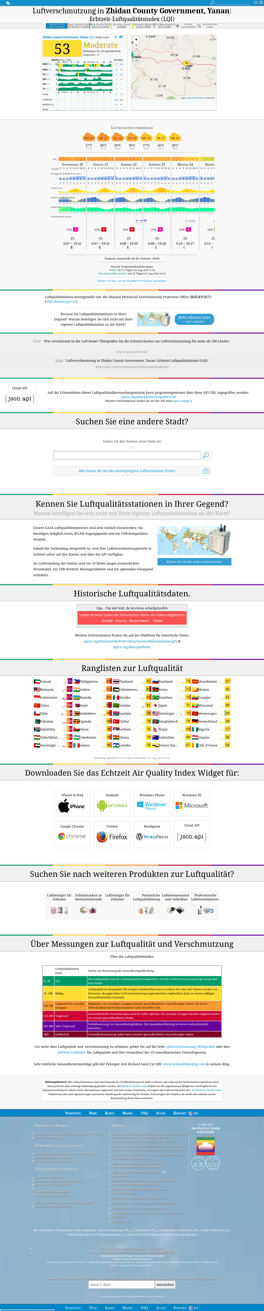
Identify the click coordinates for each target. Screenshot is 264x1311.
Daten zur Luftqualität (49, 1177)
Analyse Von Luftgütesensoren (55, 1161)
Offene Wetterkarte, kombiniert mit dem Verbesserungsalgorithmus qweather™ (138, 1165)
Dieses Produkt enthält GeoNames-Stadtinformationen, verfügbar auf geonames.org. (147, 1156)
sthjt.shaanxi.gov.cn (61, 301)
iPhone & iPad (72, 795)
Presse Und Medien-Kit (49, 1137)
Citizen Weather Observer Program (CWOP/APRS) (131, 1248)
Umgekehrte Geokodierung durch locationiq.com (143, 1203)
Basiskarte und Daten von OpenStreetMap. (139, 1208)
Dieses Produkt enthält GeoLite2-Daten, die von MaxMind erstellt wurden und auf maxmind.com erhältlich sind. (149, 1147)
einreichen (165, 1284)
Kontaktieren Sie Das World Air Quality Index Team (68, 1134)
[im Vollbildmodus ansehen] (121, 37)
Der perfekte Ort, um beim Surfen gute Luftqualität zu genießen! (147, 1214)
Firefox (112, 826)
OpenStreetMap (195, 97)
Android (112, 795)
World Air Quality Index (134, 1086)
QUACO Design (121, 1221)
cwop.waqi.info (122, 1175)
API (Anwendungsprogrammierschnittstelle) (63, 1202)
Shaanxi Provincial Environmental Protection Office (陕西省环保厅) (131, 1252)
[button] (186, 65)
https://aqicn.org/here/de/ (132, 351)
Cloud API (192, 825)
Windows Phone (152, 795)
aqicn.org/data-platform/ (132, 647)
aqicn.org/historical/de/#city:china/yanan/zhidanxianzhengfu (130, 641)
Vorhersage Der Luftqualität (53, 1184)
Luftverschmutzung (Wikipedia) (190, 1046)
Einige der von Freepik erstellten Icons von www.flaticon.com (140, 1190)
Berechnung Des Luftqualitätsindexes (59, 1181)
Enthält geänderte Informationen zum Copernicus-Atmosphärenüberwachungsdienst (144, 1182)
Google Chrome (72, 826)
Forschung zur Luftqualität (59, 1145)
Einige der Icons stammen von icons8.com (139, 1198)
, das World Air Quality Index (206, 1090)
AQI (68, 37)
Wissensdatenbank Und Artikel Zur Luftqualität (66, 1153)
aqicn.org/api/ (181, 401)
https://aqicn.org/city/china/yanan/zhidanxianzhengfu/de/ (132, 367)
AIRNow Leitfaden (71, 1052)
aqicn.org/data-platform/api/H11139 (148, 397)
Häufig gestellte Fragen (56, 1169)
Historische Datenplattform (52, 1206)
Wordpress (152, 826)
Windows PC (192, 795)
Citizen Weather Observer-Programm (136, 1172)
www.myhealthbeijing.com (184, 1064)
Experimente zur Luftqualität (54, 1157)
